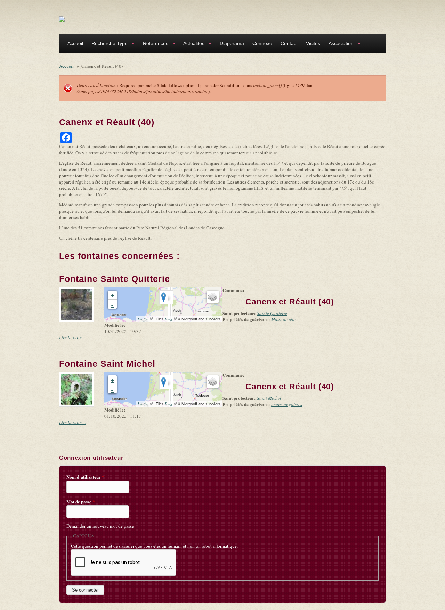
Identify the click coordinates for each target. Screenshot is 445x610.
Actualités (191, 44)
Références (153, 44)
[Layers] (213, 297)
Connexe (262, 43)
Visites (313, 43)
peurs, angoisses (286, 404)
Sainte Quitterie (272, 313)
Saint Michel (269, 398)
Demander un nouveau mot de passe (100, 526)
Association (339, 44)
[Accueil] (62, 19)
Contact (289, 43)
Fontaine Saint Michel (107, 363)
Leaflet (145, 319)
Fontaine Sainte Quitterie (114, 279)
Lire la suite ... (72, 337)
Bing (171, 319)
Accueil (75, 43)
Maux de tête (283, 319)
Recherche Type (107, 44)
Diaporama (232, 43)
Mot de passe (80, 501)
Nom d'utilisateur (85, 477)
